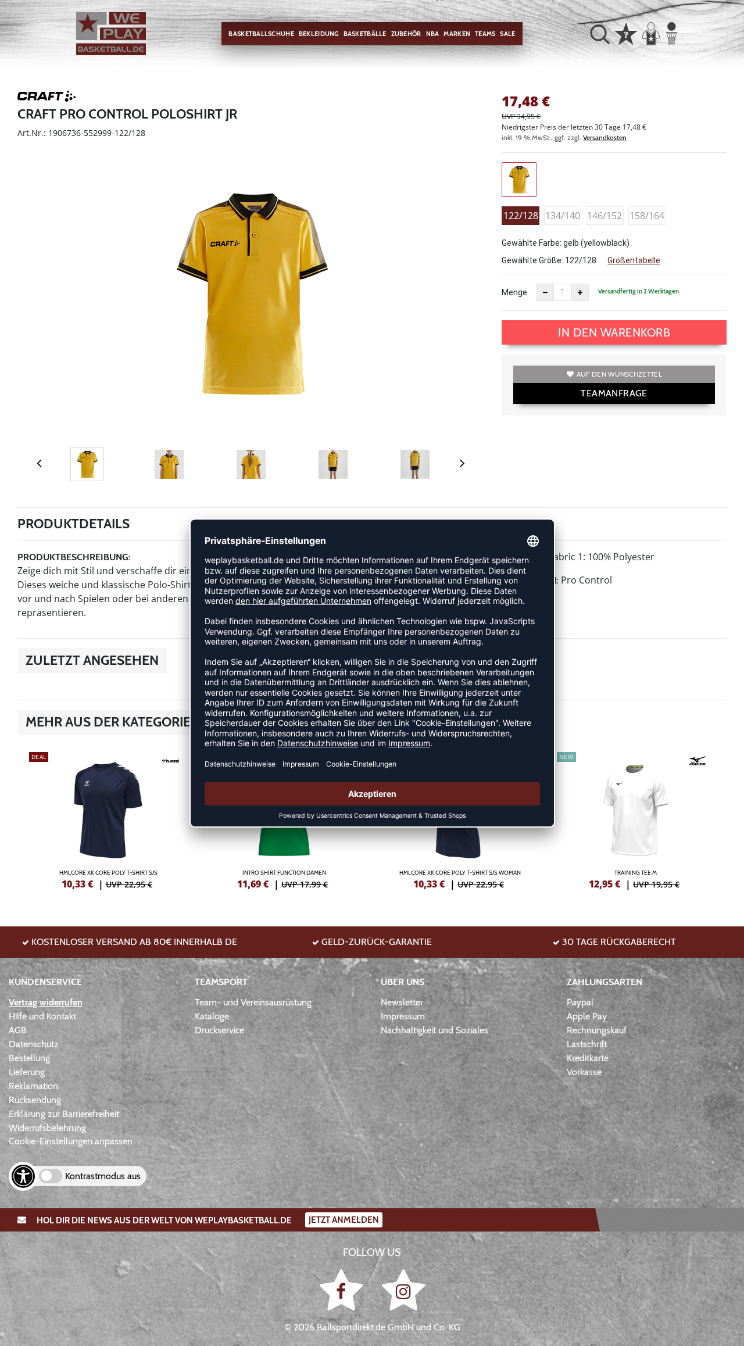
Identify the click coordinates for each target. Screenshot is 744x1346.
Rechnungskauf (597, 1030)
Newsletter (402, 1002)
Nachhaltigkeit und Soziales (434, 1030)
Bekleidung (319, 34)
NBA (432, 34)
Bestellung (29, 1058)
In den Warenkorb (614, 332)
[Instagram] (403, 1289)
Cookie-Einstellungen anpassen (71, 1141)
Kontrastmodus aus (103, 1176)
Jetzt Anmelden (344, 1220)
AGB (18, 1030)
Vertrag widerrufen (46, 1002)
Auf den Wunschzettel (619, 374)
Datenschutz (34, 1044)
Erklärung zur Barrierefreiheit (64, 1113)
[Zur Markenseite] (46, 98)
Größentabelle (633, 260)
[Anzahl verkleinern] (545, 292)
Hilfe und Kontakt (42, 1016)
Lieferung (27, 1071)
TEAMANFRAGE (614, 393)
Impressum (403, 1016)
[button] (599, 33)
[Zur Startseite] (111, 34)
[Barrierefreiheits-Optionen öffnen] (23, 1176)
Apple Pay (587, 1016)
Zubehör (406, 34)
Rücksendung (35, 1099)
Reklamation (33, 1085)
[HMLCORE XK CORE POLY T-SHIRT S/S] (108, 819)
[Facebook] (343, 1289)
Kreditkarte (588, 1058)
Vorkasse (584, 1071)
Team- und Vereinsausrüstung (253, 1002)
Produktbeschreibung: (74, 557)
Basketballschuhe (261, 34)
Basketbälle (365, 34)
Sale (507, 34)
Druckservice (219, 1030)
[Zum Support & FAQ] (626, 32)
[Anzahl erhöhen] (580, 292)
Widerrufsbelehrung (47, 1127)
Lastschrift (587, 1044)
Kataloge (212, 1016)
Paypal (580, 1002)
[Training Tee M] (636, 819)
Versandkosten (605, 137)
